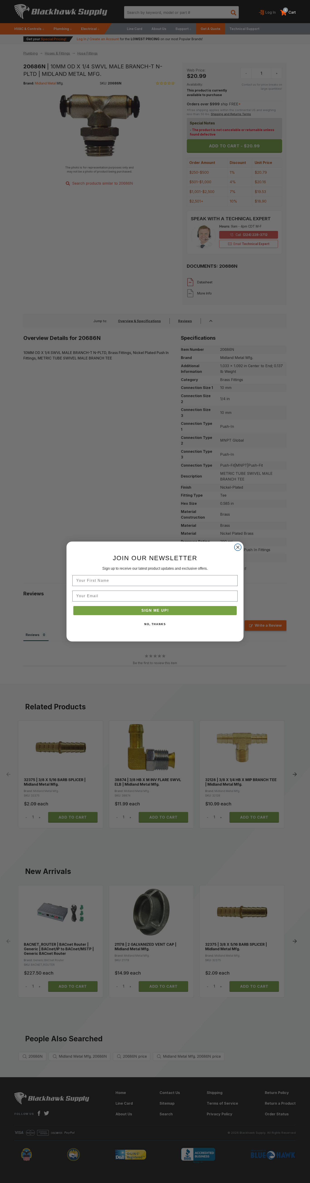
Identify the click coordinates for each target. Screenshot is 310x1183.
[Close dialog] (237, 547)
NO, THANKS (155, 624)
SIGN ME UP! (155, 610)
